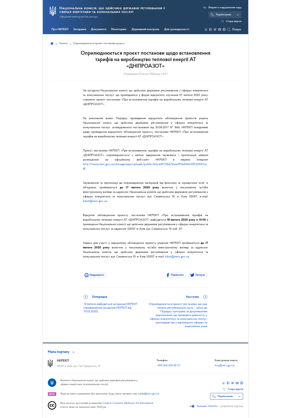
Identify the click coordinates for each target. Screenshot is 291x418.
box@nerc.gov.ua (225, 365)
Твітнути (200, 275)
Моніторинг (119, 29)
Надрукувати (97, 275)
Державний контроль (145, 29)
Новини (63, 43)
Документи (98, 29)
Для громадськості (176, 29)
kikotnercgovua (95, 201)
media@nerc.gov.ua (148, 394)
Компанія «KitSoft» (207, 406)
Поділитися (177, 275)
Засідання (79, 29)
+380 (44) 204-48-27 (168, 365)
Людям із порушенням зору (224, 7)
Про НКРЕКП (60, 29)
